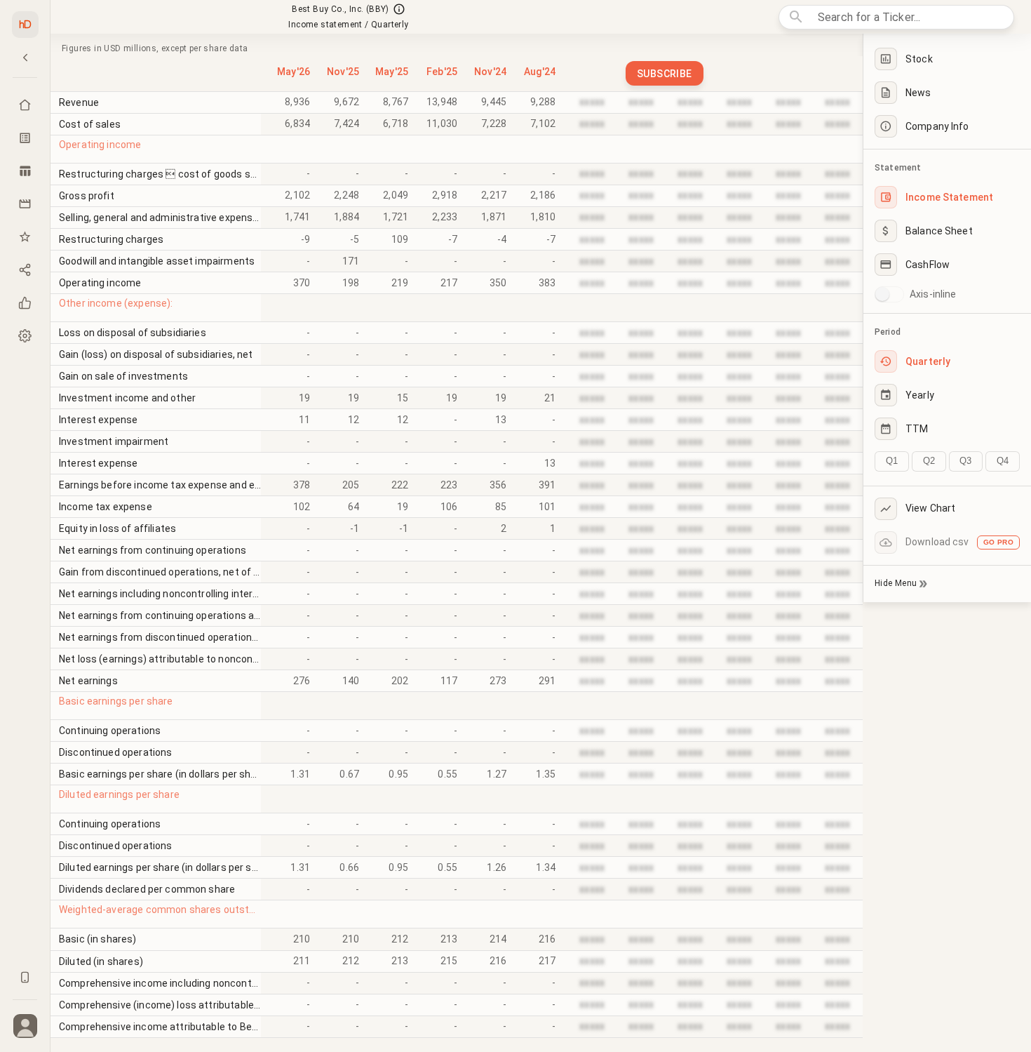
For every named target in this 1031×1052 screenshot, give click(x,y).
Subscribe (664, 73)
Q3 (965, 460)
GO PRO (998, 542)
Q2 (929, 460)
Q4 (1003, 460)
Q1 (892, 460)
